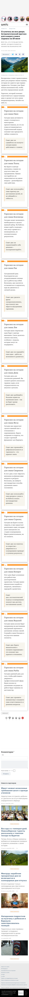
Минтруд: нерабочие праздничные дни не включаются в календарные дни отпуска (14, 877)
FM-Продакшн (4, 968)
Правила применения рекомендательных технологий (13, 982)
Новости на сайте (5, 966)
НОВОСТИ (4, 28)
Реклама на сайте (5, 972)
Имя (3, 754)
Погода (2, 974)
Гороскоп (5, 713)
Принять (21, 993)
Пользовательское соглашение (8, 970)
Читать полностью (14, 823)
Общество (12, 28)
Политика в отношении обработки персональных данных (14, 984)
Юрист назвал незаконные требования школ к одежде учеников (14, 790)
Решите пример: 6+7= (7, 770)
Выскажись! (6, 54)
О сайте (3, 976)
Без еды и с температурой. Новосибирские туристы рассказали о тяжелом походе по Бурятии (14, 832)
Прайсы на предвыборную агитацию (9, 978)
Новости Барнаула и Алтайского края (9, 980)
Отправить (6, 773)
